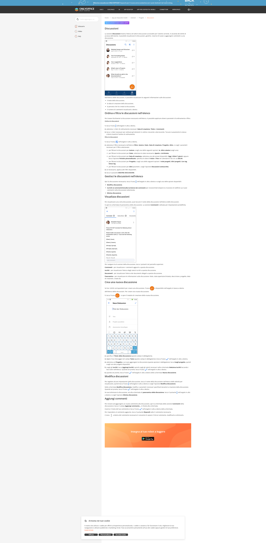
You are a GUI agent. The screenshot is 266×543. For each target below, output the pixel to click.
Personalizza (106, 535)
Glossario (81, 26)
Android (133, 18)
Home (107, 18)
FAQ (79, 36)
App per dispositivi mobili (119, 18)
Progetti (141, 18)
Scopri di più (88, 530)
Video (80, 31)
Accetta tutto (121, 535)
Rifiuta (91, 535)
